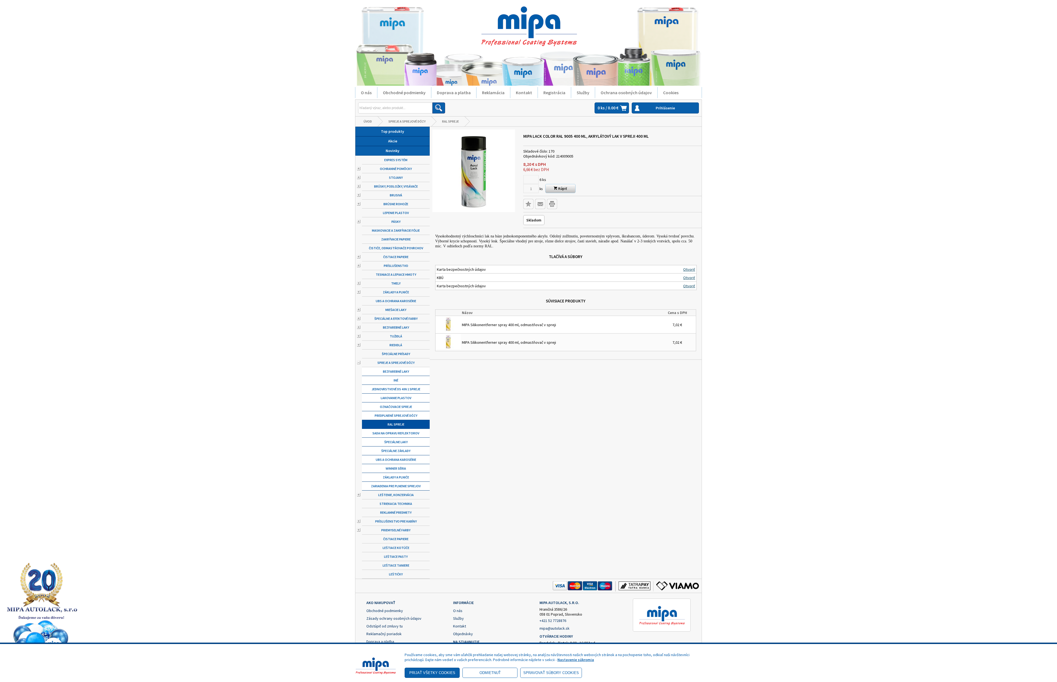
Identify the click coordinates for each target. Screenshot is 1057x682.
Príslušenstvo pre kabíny (396, 521)
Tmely (396, 283)
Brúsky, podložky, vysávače (396, 186)
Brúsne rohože (395, 204)
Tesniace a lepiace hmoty (396, 274)
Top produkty (392, 131)
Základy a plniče (396, 292)
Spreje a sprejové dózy (407, 121)
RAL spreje (450, 121)
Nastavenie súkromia (575, 659)
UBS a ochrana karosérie (396, 301)
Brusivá (396, 195)
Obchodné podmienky (404, 92)
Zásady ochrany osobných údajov (393, 618)
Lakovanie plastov (396, 398)
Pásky (396, 222)
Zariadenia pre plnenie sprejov (396, 486)
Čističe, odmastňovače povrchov (396, 248)
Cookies (671, 92)
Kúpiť (562, 188)
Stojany (396, 177)
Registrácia (554, 92)
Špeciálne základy (395, 451)
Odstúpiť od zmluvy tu (384, 626)
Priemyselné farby (395, 530)
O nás (366, 92)
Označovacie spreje (396, 407)
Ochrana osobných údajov (626, 92)
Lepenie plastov (396, 213)
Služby (583, 92)
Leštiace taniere (396, 565)
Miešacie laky (395, 310)
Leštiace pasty (396, 556)
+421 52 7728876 (553, 620)
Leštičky (396, 574)
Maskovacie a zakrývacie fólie (396, 230)
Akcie (392, 141)
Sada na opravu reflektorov (395, 433)
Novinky (392, 150)
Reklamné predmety (396, 512)
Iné (396, 380)
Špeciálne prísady (396, 354)
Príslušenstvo (396, 266)
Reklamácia (493, 92)
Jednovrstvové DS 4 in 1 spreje (396, 389)
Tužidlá (396, 336)
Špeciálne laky (396, 442)
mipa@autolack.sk (555, 628)
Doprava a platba (454, 92)
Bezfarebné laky (396, 327)
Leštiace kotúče (396, 548)
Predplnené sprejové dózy (396, 415)
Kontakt (524, 92)
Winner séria (396, 468)
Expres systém (395, 160)
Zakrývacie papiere (396, 239)
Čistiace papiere (395, 257)
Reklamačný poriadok (384, 633)
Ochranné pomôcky (396, 169)
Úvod (368, 121)
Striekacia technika (396, 504)
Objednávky (463, 633)
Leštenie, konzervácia (396, 495)
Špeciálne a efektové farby (396, 318)
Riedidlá (395, 345)
